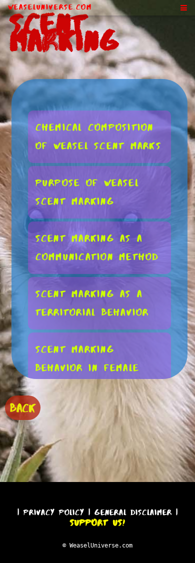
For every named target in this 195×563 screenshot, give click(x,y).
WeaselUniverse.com (50, 7)
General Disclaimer (133, 512)
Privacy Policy (54, 512)
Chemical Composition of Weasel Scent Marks (99, 136)
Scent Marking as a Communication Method (98, 247)
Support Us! (97, 522)
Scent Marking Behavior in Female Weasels (88, 367)
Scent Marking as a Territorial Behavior (92, 303)
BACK (23, 407)
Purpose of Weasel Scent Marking (87, 192)
